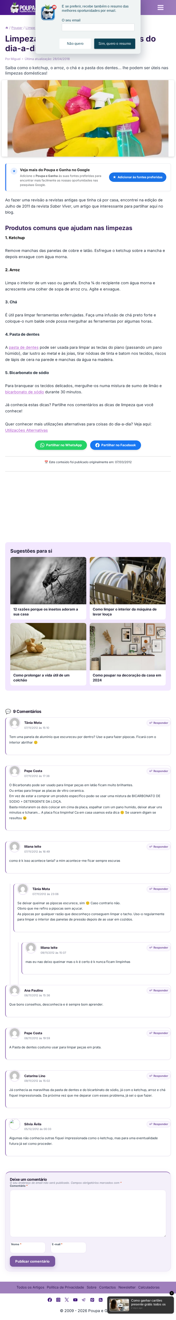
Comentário (19, 1185)
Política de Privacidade (65, 1287)
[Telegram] (83, 1300)
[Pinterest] (92, 1300)
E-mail (57, 1244)
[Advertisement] (88, 506)
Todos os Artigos (30, 1287)
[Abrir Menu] (160, 7)
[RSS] (101, 1300)
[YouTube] (75, 1300)
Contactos (107, 1287)
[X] (66, 1300)
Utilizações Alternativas (26, 430)
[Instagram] (58, 1300)
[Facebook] (50, 1300)
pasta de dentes (24, 347)
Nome (16, 1244)
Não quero (75, 43)
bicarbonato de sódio (24, 392)
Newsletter (127, 1287)
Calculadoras (148, 1287)
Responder (160, 722)
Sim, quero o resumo (115, 43)
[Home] (6, 28)
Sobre (91, 1287)
